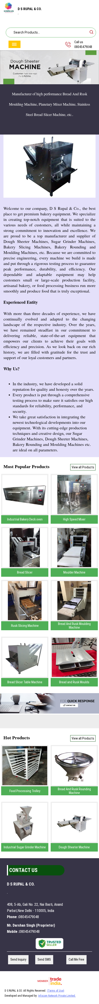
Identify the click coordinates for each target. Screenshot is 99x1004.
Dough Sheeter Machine (74, 847)
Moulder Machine (74, 572)
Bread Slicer (24, 572)
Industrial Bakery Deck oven (25, 519)
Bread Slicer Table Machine (24, 682)
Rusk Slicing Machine (25, 625)
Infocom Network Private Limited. (57, 995)
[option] (49, 67)
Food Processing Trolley (24, 791)
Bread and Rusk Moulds (74, 682)
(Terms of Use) (55, 990)
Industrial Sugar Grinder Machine (25, 847)
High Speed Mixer (74, 519)
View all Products (83, 467)
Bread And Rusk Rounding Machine (74, 791)
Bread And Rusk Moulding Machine (74, 625)
